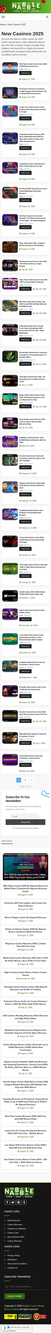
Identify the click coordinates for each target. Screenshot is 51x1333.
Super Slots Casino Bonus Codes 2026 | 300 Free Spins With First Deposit (33, 281)
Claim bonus (25, 73)
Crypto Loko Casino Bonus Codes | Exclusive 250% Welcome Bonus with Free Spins (32, 109)
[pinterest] (18, 1202)
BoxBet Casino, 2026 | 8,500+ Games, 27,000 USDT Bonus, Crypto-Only (32, 593)
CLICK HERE (28, 114)
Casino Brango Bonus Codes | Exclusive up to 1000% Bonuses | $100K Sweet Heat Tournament (25, 1047)
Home (3, 24)
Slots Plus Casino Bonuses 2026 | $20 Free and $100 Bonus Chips (25, 1117)
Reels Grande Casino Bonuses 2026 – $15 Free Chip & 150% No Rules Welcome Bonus (32, 421)
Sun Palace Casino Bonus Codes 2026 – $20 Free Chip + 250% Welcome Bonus (25, 1160)
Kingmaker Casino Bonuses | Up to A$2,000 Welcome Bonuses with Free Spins (32, 440)
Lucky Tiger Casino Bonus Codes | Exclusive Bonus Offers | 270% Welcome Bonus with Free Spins (31, 637)
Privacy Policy (13, 1255)
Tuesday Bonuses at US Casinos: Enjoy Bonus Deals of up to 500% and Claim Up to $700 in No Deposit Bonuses (25, 1102)
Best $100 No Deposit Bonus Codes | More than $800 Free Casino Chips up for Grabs (24, 875)
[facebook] (7, 1202)
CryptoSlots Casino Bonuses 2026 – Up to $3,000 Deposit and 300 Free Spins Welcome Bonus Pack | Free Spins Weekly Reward (32, 137)
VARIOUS (27, 69)
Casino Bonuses (14, 1224)
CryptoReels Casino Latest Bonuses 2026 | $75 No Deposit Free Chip (32, 165)
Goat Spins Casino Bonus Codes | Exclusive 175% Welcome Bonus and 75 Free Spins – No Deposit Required (32, 218)
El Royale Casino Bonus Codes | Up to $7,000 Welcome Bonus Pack (32, 688)
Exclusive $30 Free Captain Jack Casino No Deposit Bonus (25, 904)
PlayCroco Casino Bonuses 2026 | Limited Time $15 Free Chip (25, 944)
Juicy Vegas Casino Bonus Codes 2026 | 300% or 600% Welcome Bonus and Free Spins (33, 567)
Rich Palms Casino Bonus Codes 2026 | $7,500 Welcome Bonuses (33, 65)
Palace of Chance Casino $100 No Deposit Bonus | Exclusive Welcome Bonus (25, 930)
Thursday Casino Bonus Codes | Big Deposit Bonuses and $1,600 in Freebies (25, 988)
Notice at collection (9, 1331)
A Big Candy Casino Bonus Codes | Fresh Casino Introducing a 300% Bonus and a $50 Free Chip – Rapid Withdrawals (31, 329)
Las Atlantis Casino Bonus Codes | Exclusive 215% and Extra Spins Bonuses (31, 512)
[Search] (47, 17)
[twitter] (12, 1202)
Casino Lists (12, 1233)
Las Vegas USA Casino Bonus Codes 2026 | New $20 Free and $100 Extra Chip (25, 1146)
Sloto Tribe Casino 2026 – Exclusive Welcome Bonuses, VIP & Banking (32, 244)
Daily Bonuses (13, 1220)
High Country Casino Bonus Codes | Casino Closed (32, 611)
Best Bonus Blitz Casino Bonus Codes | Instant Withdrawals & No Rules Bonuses (33, 191)
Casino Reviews (14, 1241)
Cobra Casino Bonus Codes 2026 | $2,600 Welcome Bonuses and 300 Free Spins (31, 539)
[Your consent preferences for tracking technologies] (5, 1328)
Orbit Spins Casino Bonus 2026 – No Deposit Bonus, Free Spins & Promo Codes (32, 379)
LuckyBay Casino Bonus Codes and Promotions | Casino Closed (32, 663)
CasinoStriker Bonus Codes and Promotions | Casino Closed (30, 757)
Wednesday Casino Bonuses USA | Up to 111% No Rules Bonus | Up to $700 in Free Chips (25, 959)
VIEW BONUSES (30, 360)
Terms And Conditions (17, 1264)
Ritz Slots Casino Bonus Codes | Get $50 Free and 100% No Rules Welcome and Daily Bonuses (33, 304)
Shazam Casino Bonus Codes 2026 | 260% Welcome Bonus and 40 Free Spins (32, 485)
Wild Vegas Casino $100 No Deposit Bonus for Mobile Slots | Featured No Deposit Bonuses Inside (25, 888)
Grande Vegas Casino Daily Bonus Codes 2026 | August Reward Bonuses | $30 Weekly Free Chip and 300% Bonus (25, 1084)
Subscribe (14, 1296)
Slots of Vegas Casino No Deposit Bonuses (25, 917)
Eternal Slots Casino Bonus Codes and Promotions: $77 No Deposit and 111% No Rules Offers (33, 354)
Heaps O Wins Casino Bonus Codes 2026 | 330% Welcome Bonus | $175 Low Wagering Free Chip (32, 397)
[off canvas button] (3, 17)
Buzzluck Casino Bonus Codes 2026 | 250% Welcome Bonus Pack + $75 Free (33, 713)
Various (26, 144)
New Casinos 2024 (15, 1237)
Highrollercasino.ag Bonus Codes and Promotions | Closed (32, 735)
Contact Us (12, 1268)
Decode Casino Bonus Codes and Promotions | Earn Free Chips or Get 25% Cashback (32, 458)
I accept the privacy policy (27, 828)
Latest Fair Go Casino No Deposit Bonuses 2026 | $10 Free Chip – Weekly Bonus (25, 1132)
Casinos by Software (16, 1228)
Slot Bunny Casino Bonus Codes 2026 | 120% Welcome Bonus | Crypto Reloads (33, 263)
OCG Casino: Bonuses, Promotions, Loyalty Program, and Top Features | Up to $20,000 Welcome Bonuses (32, 91)
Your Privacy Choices (19, 1327)
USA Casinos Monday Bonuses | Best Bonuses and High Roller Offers (25, 1017)
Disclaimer (12, 1259)
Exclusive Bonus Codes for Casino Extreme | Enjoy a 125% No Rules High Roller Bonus (25, 1002)
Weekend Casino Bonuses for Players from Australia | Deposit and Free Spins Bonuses (25, 1031)
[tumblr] (24, 1202)
